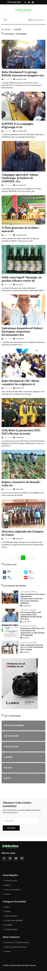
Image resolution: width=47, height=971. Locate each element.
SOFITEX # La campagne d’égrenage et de (17, 125)
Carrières (7, 951)
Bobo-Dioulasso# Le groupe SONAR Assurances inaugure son (23, 73)
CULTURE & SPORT (11, 930)
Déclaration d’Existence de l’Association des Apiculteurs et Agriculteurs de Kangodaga (32, 631)
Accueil (7, 29)
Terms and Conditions (12, 890)
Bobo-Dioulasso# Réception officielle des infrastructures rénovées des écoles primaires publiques (32, 598)
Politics (7, 907)
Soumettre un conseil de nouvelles (16, 942)
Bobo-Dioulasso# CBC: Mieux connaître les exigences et (20, 382)
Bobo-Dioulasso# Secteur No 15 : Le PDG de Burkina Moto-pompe (31, 647)
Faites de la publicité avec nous (15, 947)
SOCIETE (7, 912)
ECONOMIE (17, 29)
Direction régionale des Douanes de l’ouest (22, 533)
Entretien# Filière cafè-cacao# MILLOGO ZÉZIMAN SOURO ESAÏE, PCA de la (31, 615)
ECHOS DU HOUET (10, 916)
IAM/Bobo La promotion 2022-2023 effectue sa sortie (21, 432)
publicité (7, 885)
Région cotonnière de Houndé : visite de (21, 483)
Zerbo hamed (7, 79)
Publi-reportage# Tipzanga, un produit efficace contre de (22, 279)
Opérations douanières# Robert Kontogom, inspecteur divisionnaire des (22, 332)
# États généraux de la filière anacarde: (20, 229)
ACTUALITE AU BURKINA (29, 592)
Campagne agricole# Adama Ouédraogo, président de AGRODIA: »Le (20, 178)
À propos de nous (10, 881)
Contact (7, 894)
